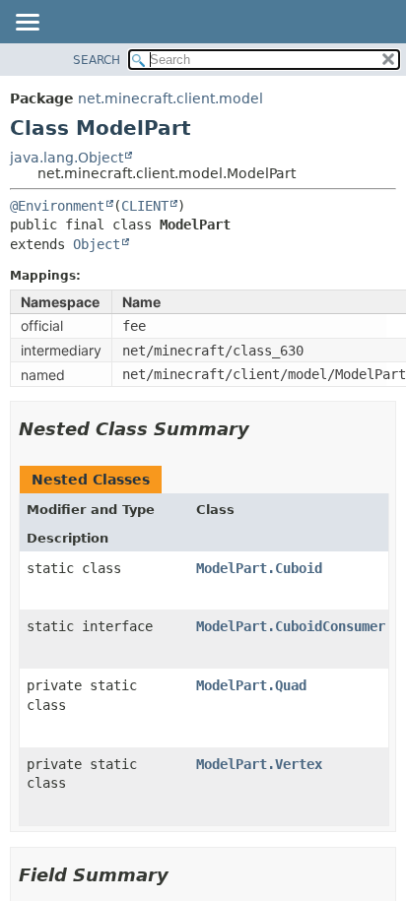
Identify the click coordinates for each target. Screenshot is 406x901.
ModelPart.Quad (251, 685)
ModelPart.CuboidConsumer (290, 626)
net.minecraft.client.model (170, 98)
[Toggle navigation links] (26, 23)
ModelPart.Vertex (259, 764)
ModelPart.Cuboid (259, 568)
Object (96, 244)
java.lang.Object (66, 157)
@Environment (57, 206)
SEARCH (96, 60)
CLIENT (145, 206)
